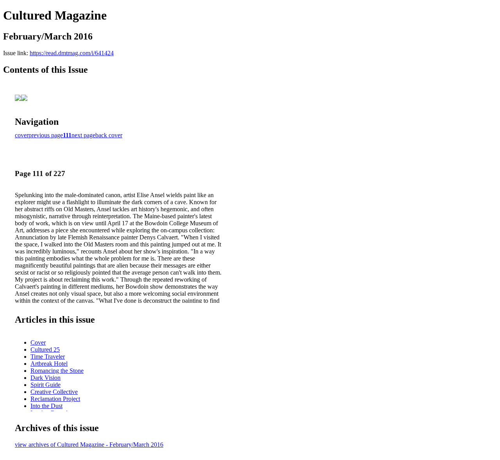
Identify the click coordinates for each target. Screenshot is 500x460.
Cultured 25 (45, 349)
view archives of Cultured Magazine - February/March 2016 (89, 444)
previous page (46, 135)
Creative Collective (54, 391)
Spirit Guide (45, 384)
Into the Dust (46, 405)
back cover (108, 135)
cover (22, 135)
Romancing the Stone (57, 370)
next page (83, 135)
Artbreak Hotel (49, 363)
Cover (38, 342)
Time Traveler (47, 356)
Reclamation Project (55, 398)
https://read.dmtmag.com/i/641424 (72, 53)
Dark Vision (45, 377)
